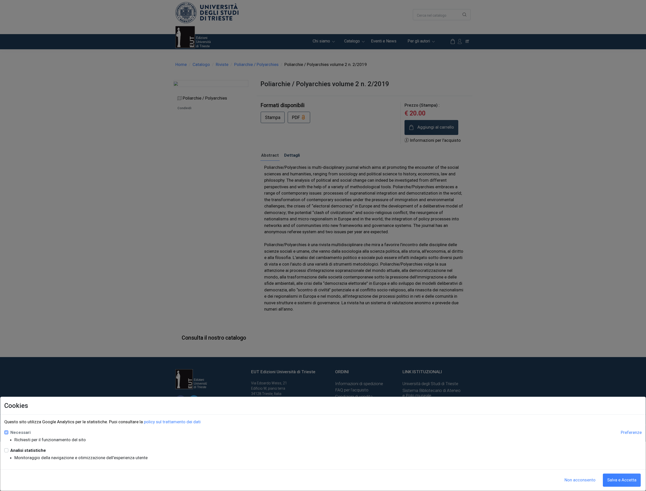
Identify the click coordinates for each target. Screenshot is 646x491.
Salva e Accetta (621, 479)
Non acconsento (580, 479)
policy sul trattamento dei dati (172, 421)
